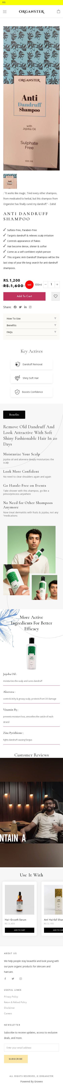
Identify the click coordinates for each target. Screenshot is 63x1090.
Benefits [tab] (11, 325)
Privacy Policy (11, 996)
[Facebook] (5, 978)
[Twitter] (13, 978)
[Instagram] (20, 978)
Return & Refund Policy (15, 1002)
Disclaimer (9, 1008)
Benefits (14, 414)
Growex (38, 1081)
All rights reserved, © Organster (31, 1076)
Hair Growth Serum (15, 919)
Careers (8, 1013)
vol (29, 284)
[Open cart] (58, 11)
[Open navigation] (4, 11)
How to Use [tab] (13, 318)
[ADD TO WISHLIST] (56, 296)
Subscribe (16, 1059)
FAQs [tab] (9, 332)
